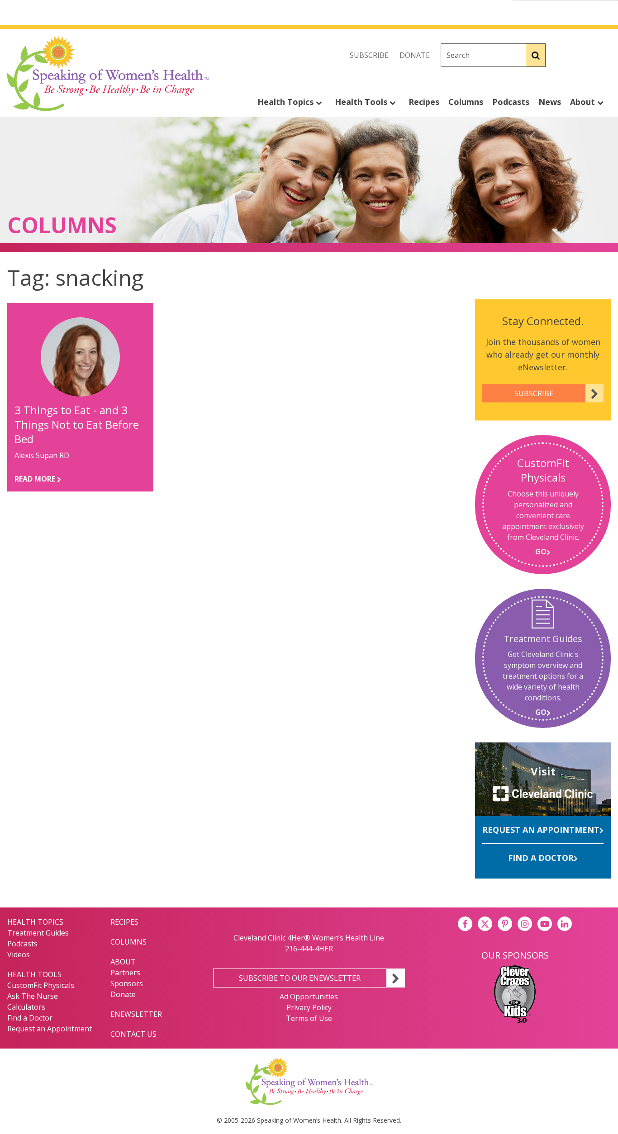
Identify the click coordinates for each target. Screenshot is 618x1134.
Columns (465, 101)
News (549, 101)
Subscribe (369, 55)
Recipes (424, 101)
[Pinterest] (505, 924)
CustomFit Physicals (40, 985)
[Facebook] (563, 55)
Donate (414, 55)
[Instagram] (603, 55)
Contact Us (133, 1034)
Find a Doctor (541, 857)
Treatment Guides (38, 933)
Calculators (26, 1007)
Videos (18, 954)
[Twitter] (583, 55)
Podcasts (510, 101)
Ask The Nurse (32, 996)
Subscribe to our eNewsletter (300, 978)
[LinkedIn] (564, 924)
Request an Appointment (540, 829)
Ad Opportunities (309, 997)
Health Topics (286, 101)
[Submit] (536, 55)
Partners (125, 973)
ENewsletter (136, 1014)
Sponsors (126, 983)
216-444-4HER (309, 949)
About (583, 101)
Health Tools (362, 101)
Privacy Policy (309, 1007)
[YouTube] (544, 924)
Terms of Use (309, 1018)
